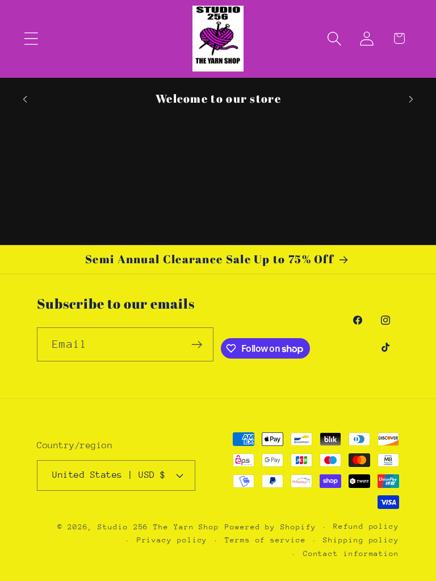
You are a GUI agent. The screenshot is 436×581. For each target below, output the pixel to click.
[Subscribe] (197, 344)
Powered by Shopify (270, 527)
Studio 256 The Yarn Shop (158, 527)
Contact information (351, 553)
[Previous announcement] (24, 99)
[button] (31, 38)
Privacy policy (172, 540)
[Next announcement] (411, 99)
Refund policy (366, 526)
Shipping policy (361, 540)
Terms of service (265, 540)
